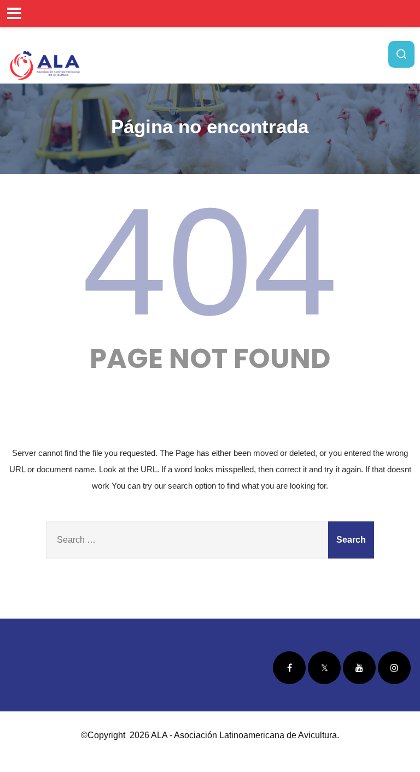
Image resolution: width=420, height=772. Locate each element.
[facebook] (289, 667)
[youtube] (359, 667)
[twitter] (324, 667)
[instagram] (394, 667)
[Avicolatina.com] (44, 65)
